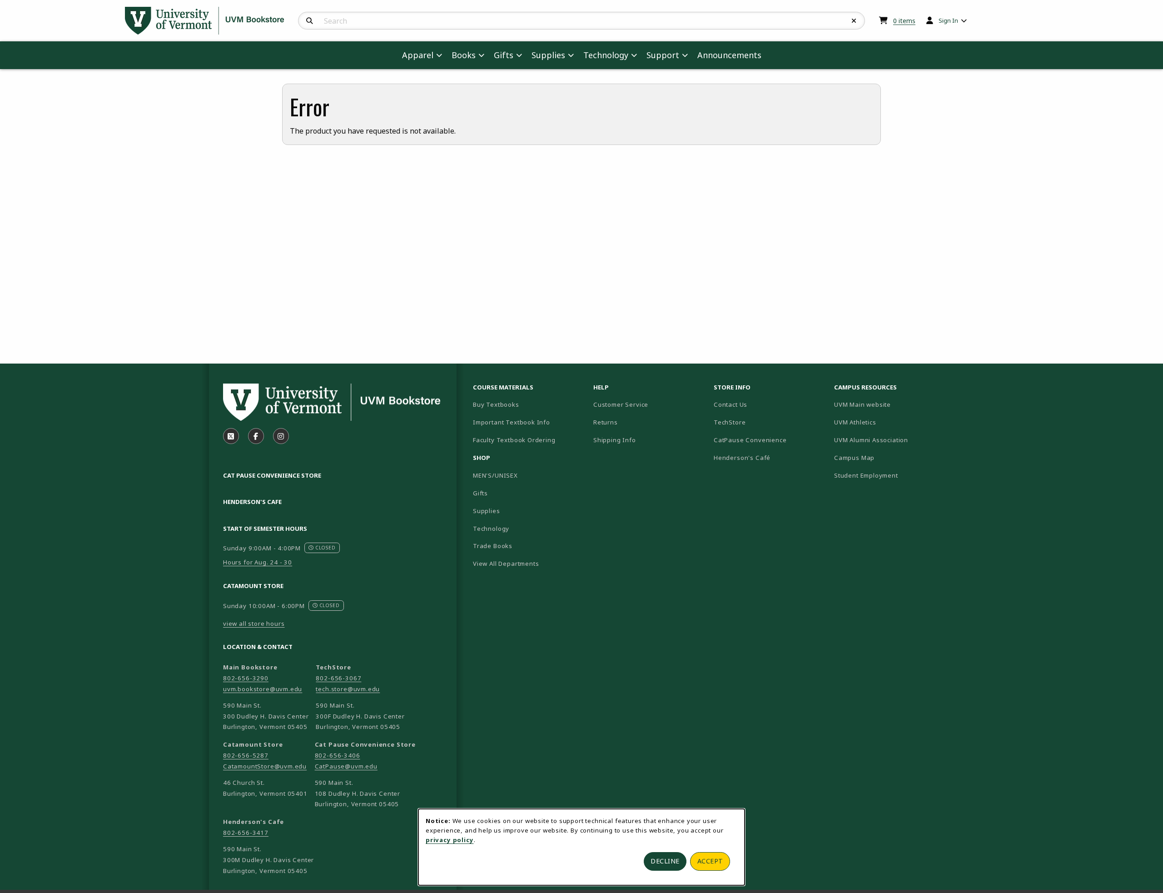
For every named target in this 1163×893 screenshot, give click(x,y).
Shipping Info (614, 440)
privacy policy (450, 840)
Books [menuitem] (464, 55)
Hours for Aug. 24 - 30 (257, 562)
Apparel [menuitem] (417, 55)
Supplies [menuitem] (548, 55)
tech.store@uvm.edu (348, 689)
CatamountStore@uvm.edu (265, 766)
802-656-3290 (245, 678)
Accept (710, 861)
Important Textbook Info (511, 422)
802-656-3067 (338, 678)
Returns (605, 422)
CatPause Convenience (750, 440)
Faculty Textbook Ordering (514, 440)
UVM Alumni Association (890, 439)
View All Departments (506, 563)
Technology (491, 528)
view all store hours (254, 623)
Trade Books (492, 546)
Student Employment (890, 475)
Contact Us (730, 404)
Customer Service (620, 404)
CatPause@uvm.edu (346, 766)
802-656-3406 (337, 755)
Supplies (486, 511)
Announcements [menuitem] (729, 55)
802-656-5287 (245, 755)
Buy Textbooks (496, 404)
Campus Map (886, 457)
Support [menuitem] (662, 55)
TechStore (730, 422)
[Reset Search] (854, 21)
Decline (665, 861)
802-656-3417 (245, 832)
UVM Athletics (886, 422)
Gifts (480, 493)
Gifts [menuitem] (503, 55)
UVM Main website (890, 404)
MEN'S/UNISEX (495, 475)
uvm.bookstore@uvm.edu (262, 689)
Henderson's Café (742, 458)
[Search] (309, 21)
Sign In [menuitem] (948, 20)
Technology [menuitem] (605, 55)
